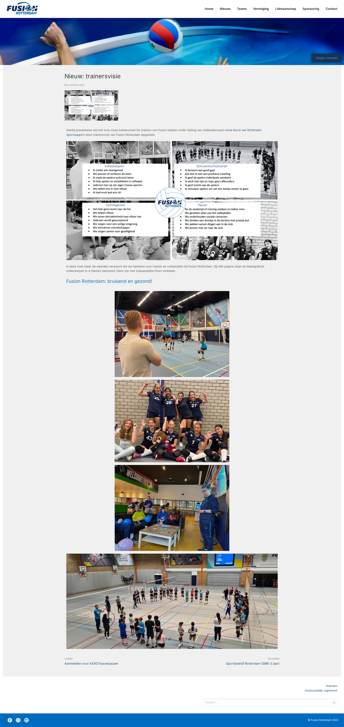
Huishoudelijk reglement (321, 690)
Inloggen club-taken (327, 58)
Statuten (332, 686)
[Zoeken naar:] (270, 702)
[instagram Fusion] (18, 720)
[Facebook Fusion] (9, 720)
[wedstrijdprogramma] (26, 720)
